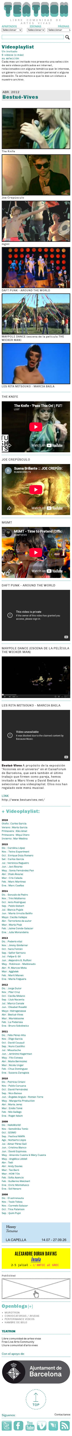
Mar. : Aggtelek (10, 971)
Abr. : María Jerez (12, 1104)
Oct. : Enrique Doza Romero (17, 855)
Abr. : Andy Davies (12, 1166)
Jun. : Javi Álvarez (12, 866)
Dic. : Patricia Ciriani (13, 1082)
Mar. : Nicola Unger (13, 1065)
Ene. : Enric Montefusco (15, 1185)
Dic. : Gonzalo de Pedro (15, 894)
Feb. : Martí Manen (13, 975)
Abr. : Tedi (7, 1162)
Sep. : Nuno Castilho (13, 1046)
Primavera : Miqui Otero (15, 835)
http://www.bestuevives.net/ (23, 799)
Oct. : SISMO (9, 1132)
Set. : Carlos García (13, 859)
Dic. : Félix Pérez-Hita (14, 1035)
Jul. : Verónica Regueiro (15, 863)
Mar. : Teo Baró (10, 1170)
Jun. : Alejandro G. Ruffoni (16, 960)
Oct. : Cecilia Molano (13, 996)
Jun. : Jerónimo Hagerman (17, 1053)
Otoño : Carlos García (14, 823)
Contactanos (62, 1414)
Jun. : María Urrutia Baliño (17, 913)
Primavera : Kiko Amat (14, 831)
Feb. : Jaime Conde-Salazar (17, 928)
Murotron (12, 1312)
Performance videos (19, 1319)
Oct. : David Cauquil (13, 1042)
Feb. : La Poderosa (12, 1022)
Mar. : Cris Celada (12, 878)
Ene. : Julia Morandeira (15, 932)
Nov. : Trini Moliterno (13, 898)
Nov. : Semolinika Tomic (15, 1128)
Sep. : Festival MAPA (13, 1136)
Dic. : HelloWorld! (11, 1125)
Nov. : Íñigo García (12, 1038)
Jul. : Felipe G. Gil (11, 956)
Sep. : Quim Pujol (11, 1213)
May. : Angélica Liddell (14, 1158)
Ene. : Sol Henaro (11, 1188)
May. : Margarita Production (18, 1100)
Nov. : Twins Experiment (15, 851)
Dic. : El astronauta (13, 1198)
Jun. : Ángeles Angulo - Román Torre (22, 1097)
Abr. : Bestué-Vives (12, 1014)
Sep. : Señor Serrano (14, 952)
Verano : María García (14, 827)
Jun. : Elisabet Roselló (14, 1007)
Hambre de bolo (16, 1322)
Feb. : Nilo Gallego (12, 1112)
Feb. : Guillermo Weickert (16, 1181)
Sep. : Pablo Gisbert (13, 906)
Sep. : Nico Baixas (12, 1093)
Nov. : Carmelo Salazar (15, 1205)
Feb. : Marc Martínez (14, 881)
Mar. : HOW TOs (11, 1173)
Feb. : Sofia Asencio (13, 1177)
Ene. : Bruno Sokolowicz (15, 1025)
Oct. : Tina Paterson (13, 1209)
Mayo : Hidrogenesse (14, 1011)
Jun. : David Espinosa (14, 1151)
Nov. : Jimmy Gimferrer (15, 945)
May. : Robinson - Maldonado (19, 964)
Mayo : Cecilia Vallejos (14, 917)
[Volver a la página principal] (36, 9)
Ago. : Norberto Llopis (14, 1140)
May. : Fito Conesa (12, 1057)
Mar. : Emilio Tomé (12, 1108)
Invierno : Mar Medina (15, 838)
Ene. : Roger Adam (12, 1115)
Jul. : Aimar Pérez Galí (14, 1143)
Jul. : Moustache (11, 1050)
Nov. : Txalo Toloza (12, 1201)
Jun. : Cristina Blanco (14, 1147)
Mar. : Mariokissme (13, 1018)
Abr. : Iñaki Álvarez (12, 874)
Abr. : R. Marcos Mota (14, 967)
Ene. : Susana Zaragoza (15, 1072)
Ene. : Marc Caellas (13, 885)
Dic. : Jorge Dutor (12, 988)
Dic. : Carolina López (13, 848)
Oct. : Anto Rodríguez (14, 902)
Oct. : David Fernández (15, 1089)
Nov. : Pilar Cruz (11, 992)
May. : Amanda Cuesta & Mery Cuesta (24, 1155)
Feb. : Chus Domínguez (15, 1068)
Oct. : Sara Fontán (12, 949)
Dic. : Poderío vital (12, 941)
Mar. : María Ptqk (12, 924)
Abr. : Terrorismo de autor (16, 921)
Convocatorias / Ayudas (22, 1315)
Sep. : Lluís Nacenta (13, 999)
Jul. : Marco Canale (13, 1003)
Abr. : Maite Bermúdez (14, 1061)
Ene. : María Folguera (14, 979)
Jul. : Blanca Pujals (12, 909)
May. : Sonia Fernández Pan (18, 870)
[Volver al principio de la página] (36, 1399)
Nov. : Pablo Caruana (14, 1085)
